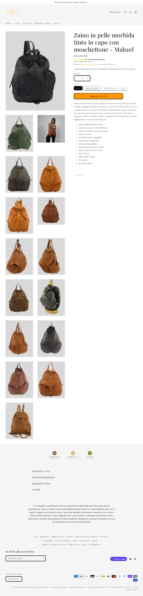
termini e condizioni (63, 541)
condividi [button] (79, 175)
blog (74, 541)
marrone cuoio (92, 88)
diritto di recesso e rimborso (86, 537)
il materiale (48, 541)
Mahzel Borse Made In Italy (27, 587)
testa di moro (110, 88)
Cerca (36, 537)
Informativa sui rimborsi (59, 587)
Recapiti (134, 587)
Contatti (69, 537)
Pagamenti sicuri (57, 537)
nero (78, 88)
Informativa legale (131, 589)
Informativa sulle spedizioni (121, 587)
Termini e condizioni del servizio (98, 587)
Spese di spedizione (93, 64)
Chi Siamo (104, 537)
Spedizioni (44, 537)
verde (124, 88)
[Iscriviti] (42, 558)
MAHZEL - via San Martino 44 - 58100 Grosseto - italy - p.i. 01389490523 (71, 545)
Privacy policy (84, 541)
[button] (9, 23)
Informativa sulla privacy (77, 587)
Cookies (95, 541)
